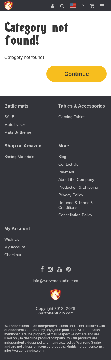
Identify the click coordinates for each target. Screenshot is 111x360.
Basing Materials (19, 156)
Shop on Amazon (23, 145)
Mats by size (15, 124)
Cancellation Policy (75, 215)
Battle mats (16, 106)
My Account (14, 247)
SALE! (9, 116)
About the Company (76, 179)
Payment (66, 172)
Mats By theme (17, 132)
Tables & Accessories (81, 106)
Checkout (12, 254)
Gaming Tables (71, 116)
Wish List (12, 239)
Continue (76, 74)
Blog (62, 156)
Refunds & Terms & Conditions (75, 205)
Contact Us (68, 164)
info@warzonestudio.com (55, 280)
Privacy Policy (70, 195)
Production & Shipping (78, 187)
